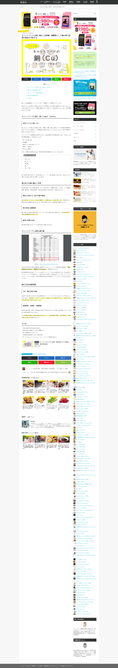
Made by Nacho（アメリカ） (82, 460)
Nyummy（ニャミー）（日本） (82, 495)
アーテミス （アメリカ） (81, 278)
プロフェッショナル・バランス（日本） (84, 517)
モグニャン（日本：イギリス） (82, 456)
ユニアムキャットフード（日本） (83, 590)
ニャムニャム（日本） (80, 493)
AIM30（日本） (79, 262)
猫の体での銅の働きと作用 (33, 90)
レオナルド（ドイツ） (80, 432)
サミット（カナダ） (80, 566)
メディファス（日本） (80, 444)
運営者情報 (92, 2)
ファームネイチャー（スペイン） (83, 363)
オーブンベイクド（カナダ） (82, 503)
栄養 (44, 354)
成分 (40, 354)
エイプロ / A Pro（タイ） (81, 250)
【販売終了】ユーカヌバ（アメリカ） (84, 361)
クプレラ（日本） (80, 340)
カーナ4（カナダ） (80, 316)
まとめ (28, 98)
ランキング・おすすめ (79, 129)
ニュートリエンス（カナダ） (82, 491)
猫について (76, 137)
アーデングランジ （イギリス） (83, 274)
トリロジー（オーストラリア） (82, 585)
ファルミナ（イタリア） (81, 366)
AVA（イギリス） (79, 281)
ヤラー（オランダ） (80, 609)
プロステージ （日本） (81, 519)
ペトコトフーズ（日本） (81, 507)
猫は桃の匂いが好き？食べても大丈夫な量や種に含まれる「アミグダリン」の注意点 (88, 193)
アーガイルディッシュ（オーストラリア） (85, 276)
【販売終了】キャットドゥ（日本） (83, 323)
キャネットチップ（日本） (81, 314)
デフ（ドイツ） (79, 342)
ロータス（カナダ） (80, 439)
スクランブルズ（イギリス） (82, 550)
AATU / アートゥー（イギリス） (83, 252)
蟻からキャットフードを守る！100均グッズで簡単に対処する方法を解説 (88, 187)
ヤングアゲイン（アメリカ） (82, 611)
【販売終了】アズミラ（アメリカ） (83, 288)
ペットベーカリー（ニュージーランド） (84, 505)
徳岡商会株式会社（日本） (81, 415)
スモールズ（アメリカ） (81, 561)
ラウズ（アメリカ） (80, 533)
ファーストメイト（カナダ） (82, 373)
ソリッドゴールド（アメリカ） (82, 564)
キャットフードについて (27, 354)
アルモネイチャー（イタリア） (82, 266)
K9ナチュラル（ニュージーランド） (83, 368)
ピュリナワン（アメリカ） (81, 524)
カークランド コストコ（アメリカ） (83, 425)
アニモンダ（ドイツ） (80, 271)
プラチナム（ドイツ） (80, 512)
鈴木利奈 (33, 421)
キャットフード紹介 (56, 2)
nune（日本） (79, 488)
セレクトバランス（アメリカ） (82, 552)
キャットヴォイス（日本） (81, 328)
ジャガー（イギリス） (80, 413)
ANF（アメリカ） (80, 269)
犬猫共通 (76, 133)
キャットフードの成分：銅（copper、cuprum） (38, 87)
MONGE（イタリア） (80, 594)
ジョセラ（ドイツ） (80, 418)
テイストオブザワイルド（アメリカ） (84, 573)
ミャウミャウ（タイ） (80, 453)
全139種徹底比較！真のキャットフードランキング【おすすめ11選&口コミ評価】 (88, 181)
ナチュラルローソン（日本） (82, 468)
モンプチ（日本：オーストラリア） (83, 458)
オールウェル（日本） (80, 264)
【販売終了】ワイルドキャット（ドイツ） (85, 599)
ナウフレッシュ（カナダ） (81, 486)
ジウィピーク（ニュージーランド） (83, 613)
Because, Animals (80, 399)
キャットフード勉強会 (60, 665)
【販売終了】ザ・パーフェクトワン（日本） (85, 576)
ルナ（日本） (79, 441)
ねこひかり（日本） (80, 481)
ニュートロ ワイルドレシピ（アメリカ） (84, 601)
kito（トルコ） (79, 427)
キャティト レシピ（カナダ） (82, 326)
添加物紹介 (78, 2)
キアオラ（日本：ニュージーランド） (84, 422)
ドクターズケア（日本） (81, 347)
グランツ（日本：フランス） (82, 391)
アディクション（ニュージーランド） (84, 259)
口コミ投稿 (85, 2)
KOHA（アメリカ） (80, 430)
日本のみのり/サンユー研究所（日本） (84, 484)
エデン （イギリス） (80, 354)
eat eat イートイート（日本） (82, 351)
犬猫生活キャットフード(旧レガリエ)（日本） (86, 536)
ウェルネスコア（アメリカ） (82, 597)
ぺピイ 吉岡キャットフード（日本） (83, 582)
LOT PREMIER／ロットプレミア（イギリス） (86, 437)
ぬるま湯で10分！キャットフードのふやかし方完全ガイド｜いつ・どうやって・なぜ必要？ (88, 174)
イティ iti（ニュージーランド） (82, 411)
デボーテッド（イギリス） (81, 344)
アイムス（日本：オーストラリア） (83, 406)
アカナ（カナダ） (80, 257)
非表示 (47, 84)
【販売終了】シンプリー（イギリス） (84, 568)
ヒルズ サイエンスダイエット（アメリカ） (85, 547)
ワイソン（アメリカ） (80, 606)
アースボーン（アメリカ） (81, 349)
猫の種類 (64, 2)
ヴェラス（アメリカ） (80, 592)
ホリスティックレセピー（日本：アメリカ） (85, 401)
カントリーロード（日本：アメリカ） (84, 333)
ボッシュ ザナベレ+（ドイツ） (82, 302)
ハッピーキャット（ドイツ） (82, 396)
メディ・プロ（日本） (80, 446)
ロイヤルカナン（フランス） (82, 543)
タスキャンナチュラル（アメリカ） (83, 587)
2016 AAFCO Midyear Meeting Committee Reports (49, 264)
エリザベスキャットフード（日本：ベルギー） (86, 356)
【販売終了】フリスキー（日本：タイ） (84, 380)
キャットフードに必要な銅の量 (34, 92)
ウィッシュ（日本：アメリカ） (82, 604)
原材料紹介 (71, 2)
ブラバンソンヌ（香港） (81, 307)
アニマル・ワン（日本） (81, 571)
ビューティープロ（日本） (81, 293)
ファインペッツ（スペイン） (82, 370)
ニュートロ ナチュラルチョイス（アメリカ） (85, 465)
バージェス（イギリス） (81, 309)
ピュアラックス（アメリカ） (82, 522)
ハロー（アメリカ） (80, 394)
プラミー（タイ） (80, 514)
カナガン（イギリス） (80, 312)
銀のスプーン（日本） (80, 387)
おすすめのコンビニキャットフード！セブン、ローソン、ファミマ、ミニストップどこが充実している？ (88, 200)
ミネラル (35, 354)
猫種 (75, 140)
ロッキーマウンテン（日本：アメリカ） (84, 538)
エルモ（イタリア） (80, 359)
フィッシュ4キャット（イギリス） (83, 375)
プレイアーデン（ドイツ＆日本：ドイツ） (85, 510)
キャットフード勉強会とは (45, 2)
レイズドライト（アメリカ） (82, 531)
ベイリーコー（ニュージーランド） (83, 290)
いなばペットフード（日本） (82, 408)
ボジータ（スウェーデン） (81, 305)
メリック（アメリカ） (80, 449)
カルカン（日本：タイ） (81, 420)
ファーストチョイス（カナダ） (82, 247)
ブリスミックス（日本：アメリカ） (83, 295)
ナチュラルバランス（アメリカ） (83, 463)
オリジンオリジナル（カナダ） (82, 500)
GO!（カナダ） (79, 389)
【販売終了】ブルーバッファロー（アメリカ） (86, 297)
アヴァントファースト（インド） (83, 283)
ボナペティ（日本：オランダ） (82, 300)
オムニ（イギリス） (80, 498)
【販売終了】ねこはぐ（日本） (82, 479)
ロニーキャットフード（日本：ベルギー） (85, 540)
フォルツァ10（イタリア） (81, 378)
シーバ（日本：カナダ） (81, 559)
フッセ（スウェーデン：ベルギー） (83, 403)
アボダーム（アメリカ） (81, 286)
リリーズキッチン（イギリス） (82, 434)
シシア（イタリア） (80, 545)
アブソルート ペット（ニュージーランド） (85, 255)
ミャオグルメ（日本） (80, 451)
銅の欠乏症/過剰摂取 (32, 95)
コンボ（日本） (79, 330)
